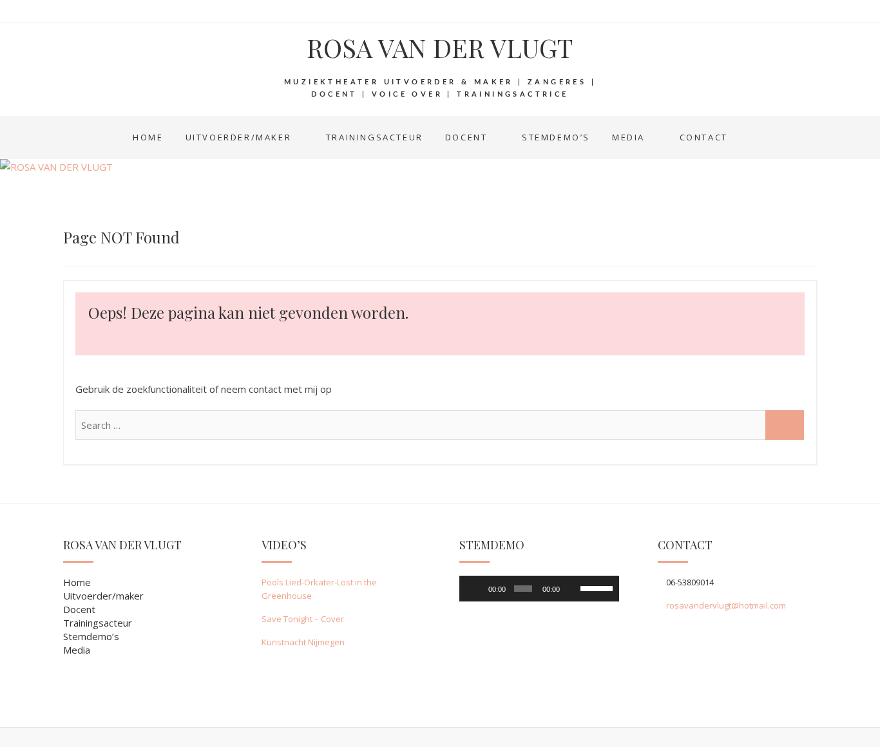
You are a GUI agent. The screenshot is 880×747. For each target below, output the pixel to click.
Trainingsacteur (374, 137)
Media (628, 137)
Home (148, 137)
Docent (466, 137)
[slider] (596, 587)
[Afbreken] (572, 588)
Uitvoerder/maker (239, 137)
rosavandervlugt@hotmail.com (726, 605)
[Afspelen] (476, 588)
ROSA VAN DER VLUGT (440, 47)
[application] (539, 588)
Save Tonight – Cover (303, 619)
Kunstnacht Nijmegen (303, 642)
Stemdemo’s (556, 137)
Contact (704, 137)
